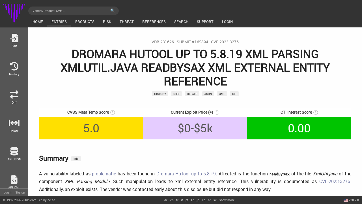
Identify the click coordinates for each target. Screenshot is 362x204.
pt (187, 200)
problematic (104, 174)
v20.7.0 (354, 200)
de (166, 200)
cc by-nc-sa (47, 200)
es (172, 200)
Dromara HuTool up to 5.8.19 (186, 174)
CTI (234, 94)
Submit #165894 (192, 41)
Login (7, 192)
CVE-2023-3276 (225, 41)
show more (227, 200)
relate (192, 94)
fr (177, 200)
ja (198, 200)
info (76, 159)
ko (203, 200)
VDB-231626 (163, 41)
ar (209, 200)
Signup (20, 192)
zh (192, 200)
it (182, 200)
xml (222, 94)
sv (215, 200)
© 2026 (19, 200)
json (208, 94)
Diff (176, 94)
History (160, 94)
